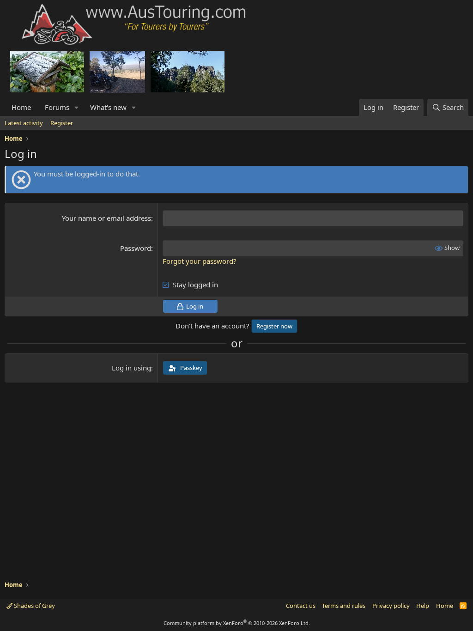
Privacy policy (391, 605)
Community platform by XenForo (237, 622)
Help (422, 605)
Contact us (300, 605)
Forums (57, 107)
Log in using (131, 367)
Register (61, 123)
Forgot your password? (199, 261)
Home (21, 107)
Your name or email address (106, 218)
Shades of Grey (33, 605)
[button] (76, 107)
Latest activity (24, 123)
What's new (108, 107)
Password (135, 248)
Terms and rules (343, 605)
